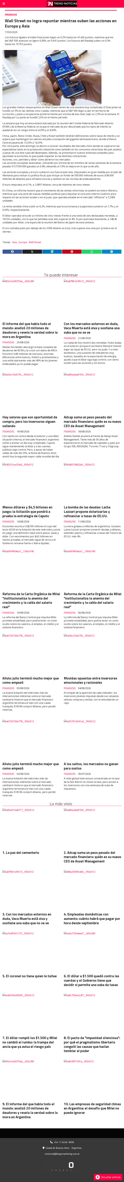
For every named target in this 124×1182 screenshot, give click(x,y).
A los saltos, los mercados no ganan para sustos (91, 766)
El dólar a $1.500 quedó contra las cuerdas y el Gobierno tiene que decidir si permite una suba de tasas (91, 980)
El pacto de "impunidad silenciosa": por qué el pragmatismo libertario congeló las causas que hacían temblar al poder (92, 1044)
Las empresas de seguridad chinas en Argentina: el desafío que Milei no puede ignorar (92, 1108)
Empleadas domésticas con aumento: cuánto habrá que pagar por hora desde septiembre (92, 919)
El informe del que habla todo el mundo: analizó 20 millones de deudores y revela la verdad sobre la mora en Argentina (30, 330)
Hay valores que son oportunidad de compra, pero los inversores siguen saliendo (29, 421)
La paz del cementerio (22, 852)
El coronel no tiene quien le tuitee (31, 976)
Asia (14, 242)
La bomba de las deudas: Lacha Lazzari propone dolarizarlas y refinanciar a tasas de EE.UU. (87, 511)
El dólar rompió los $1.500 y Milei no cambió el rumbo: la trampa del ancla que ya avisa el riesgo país (29, 1042)
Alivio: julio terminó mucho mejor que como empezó (30, 680)
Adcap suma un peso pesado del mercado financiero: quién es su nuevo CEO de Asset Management (92, 421)
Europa (23, 242)
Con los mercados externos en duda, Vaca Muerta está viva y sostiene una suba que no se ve (92, 328)
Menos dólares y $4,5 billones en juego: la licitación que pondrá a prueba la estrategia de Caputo (27, 511)
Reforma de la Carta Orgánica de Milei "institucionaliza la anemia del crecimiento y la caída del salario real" (31, 600)
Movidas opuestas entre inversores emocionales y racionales (90, 680)
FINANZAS (11, 14)
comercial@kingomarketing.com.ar (62, 1154)
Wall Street (35, 242)
